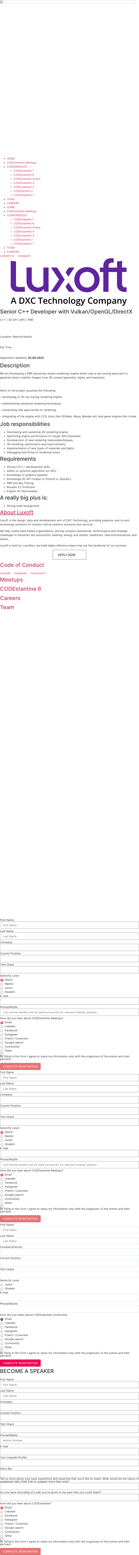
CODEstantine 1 (24, 195)
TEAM (10, 199)
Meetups (11, 579)
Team (7, 607)
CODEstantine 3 (24, 187)
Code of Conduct (22, 565)
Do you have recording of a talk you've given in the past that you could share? (50, 1492)
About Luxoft (16, 512)
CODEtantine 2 (23, 191)
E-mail (4, 996)
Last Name (7, 931)
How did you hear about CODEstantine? (25, 1503)
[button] (69, 554)
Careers (10, 598)
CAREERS (13, 203)
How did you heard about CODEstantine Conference (33, 1314)
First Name (7, 920)
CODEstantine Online (27, 178)
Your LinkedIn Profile (13, 1457)
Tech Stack (7, 964)
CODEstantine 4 (24, 183)
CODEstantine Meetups (22, 162)
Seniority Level (9, 975)
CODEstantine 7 (24, 170)
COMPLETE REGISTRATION (20, 1066)
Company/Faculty (11, 1247)
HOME (11, 158)
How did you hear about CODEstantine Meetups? (31, 1018)
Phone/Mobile (9, 1007)
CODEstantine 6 (24, 174)
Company (6, 942)
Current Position (10, 953)
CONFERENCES (17, 166)
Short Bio (6, 1468)
